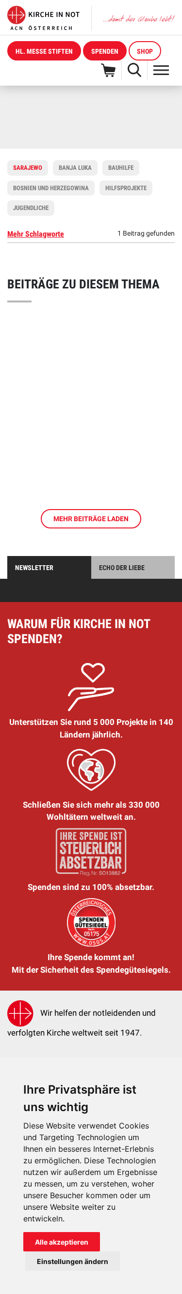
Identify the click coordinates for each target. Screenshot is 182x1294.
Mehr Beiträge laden (91, 519)
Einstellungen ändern (72, 1261)
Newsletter (34, 568)
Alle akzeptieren (61, 1242)
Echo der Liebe (122, 568)
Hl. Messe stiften (44, 51)
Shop (145, 51)
